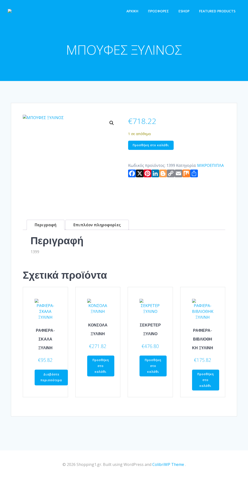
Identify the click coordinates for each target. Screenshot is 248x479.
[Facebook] (132, 174)
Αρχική (132, 11)
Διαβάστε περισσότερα (51, 377)
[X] (140, 174)
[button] (111, 123)
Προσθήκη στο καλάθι (151, 145)
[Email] (178, 174)
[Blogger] (163, 174)
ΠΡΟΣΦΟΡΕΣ (158, 11)
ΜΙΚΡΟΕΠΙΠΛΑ (210, 165)
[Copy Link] (171, 174)
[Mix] (186, 174)
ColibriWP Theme (168, 464)
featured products (217, 11)
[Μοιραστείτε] (194, 174)
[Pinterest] (147, 174)
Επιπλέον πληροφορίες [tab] (97, 224)
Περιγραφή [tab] (45, 224)
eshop (183, 11)
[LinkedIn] (155, 174)
